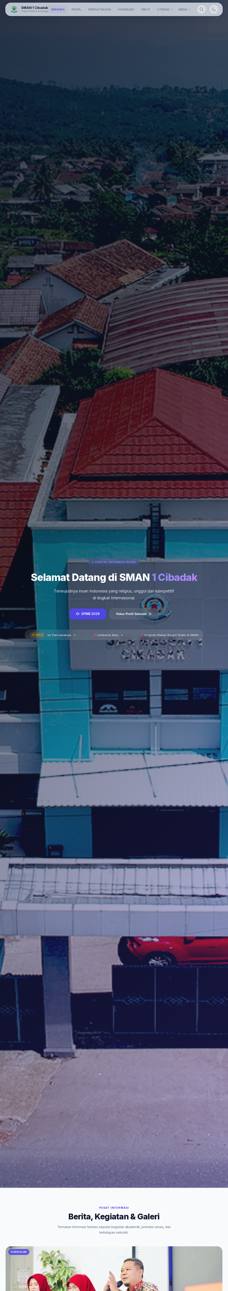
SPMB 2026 (90, 614)
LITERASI (163, 9)
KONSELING (126, 9)
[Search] (201, 9)
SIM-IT (145, 9)
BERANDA (58, 9)
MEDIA (183, 9)
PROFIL (76, 9)
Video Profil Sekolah (131, 614)
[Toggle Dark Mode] (214, 9)
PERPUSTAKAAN (99, 9)
